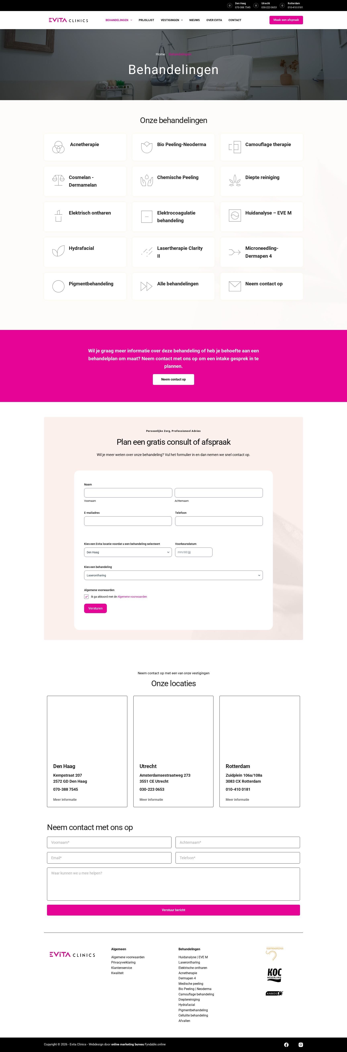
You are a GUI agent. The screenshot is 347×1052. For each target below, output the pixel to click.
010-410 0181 (295, 7)
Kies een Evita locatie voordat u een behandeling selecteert (122, 543)
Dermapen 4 (187, 978)
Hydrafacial (187, 1005)
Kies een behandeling (98, 567)
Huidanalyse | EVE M (193, 957)
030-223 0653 (269, 7)
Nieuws (194, 20)
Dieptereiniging (189, 999)
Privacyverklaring (123, 962)
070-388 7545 (242, 7)
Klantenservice (121, 968)
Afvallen (184, 1021)
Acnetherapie (188, 973)
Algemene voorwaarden (132, 596)
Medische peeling (191, 984)
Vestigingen (170, 20)
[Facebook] (286, 1045)
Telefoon (181, 512)
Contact (235, 20)
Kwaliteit (117, 973)
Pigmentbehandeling (193, 1010)
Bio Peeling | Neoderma (195, 989)
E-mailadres (92, 512)
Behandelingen (117, 20)
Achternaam (182, 500)
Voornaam (90, 500)
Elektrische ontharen (193, 968)
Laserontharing (189, 962)
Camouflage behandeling (196, 994)
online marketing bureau (127, 1044)
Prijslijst (146, 20)
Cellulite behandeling (193, 1015)
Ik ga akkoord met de (119, 596)
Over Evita (214, 20)
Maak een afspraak (286, 20)
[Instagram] (301, 1045)
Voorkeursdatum (185, 543)
